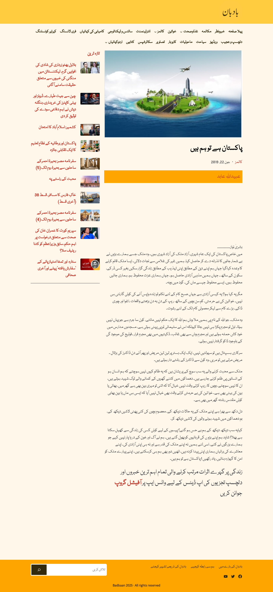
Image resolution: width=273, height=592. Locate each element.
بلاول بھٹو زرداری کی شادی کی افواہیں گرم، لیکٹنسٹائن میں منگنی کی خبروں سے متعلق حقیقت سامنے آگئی (56, 75)
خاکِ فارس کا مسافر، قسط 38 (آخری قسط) (55, 198)
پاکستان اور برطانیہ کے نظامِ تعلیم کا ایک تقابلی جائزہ (53, 146)
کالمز (238, 162)
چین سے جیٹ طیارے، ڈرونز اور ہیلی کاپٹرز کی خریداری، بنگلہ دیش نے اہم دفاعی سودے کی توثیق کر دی (54, 106)
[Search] (39, 570)
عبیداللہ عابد (228, 176)
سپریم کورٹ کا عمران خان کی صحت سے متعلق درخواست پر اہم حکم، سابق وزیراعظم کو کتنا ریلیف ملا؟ (54, 241)
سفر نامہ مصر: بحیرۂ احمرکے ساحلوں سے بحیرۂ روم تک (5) (56, 164)
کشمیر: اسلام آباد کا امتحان (57, 127)
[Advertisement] (173, 213)
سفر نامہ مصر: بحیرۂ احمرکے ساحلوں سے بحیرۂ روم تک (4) (56, 216)
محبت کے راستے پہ (62, 179)
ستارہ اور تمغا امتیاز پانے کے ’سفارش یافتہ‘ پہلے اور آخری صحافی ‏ (56, 268)
